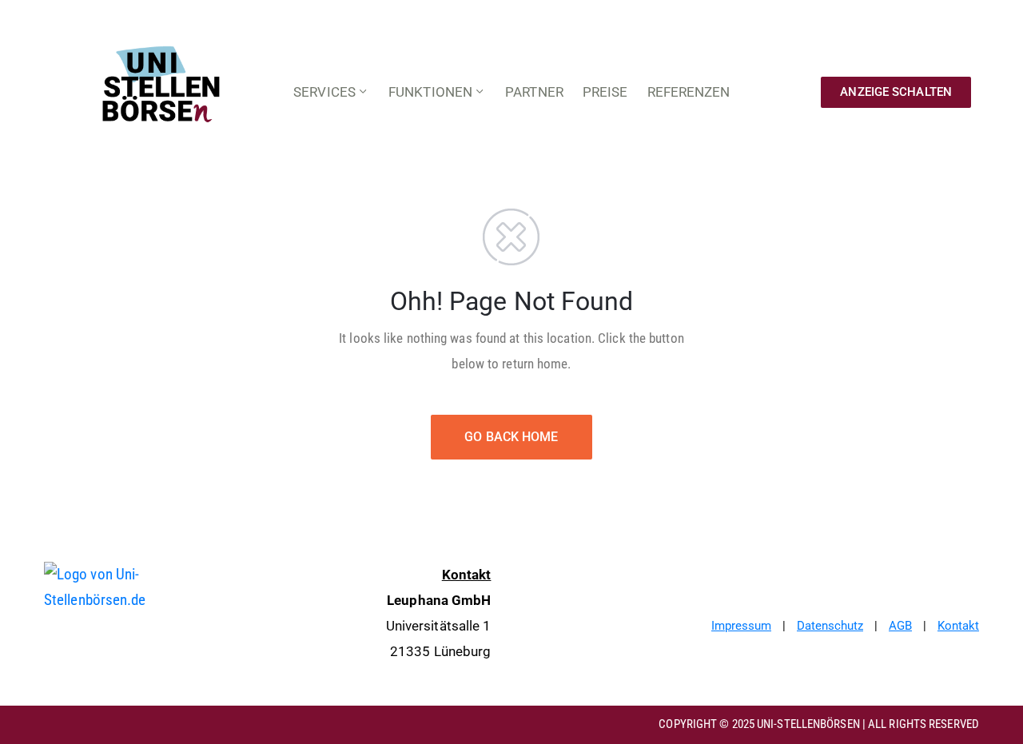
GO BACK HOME (511, 436)
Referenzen (688, 92)
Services (324, 92)
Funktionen (430, 92)
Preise (605, 92)
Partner (534, 92)
